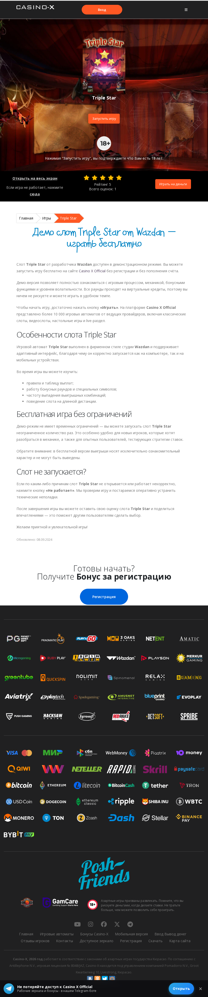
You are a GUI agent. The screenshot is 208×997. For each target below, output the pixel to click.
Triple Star (68, 218)
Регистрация (104, 596)
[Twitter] (105, 979)
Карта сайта (179, 940)
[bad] (86, 177)
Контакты (64, 940)
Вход (102, 9)
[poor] (94, 177)
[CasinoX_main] (117, 924)
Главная (26, 218)
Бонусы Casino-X (94, 934)
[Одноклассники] (97, 979)
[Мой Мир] (112, 979)
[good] (111, 177)
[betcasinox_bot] (130, 924)
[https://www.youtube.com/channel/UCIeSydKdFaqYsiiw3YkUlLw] (77, 924)
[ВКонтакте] (90, 979)
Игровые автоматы (57, 934)
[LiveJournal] (119, 979)
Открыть (181, 988)
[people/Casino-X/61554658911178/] (103, 924)
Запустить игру (104, 118)
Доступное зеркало (96, 940)
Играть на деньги (173, 184)
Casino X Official (92, 270)
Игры (46, 218)
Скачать (155, 940)
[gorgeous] (119, 177)
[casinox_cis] (90, 924)
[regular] (103, 177)
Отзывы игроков (35, 940)
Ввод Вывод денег (170, 934)
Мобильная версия (131, 934)
